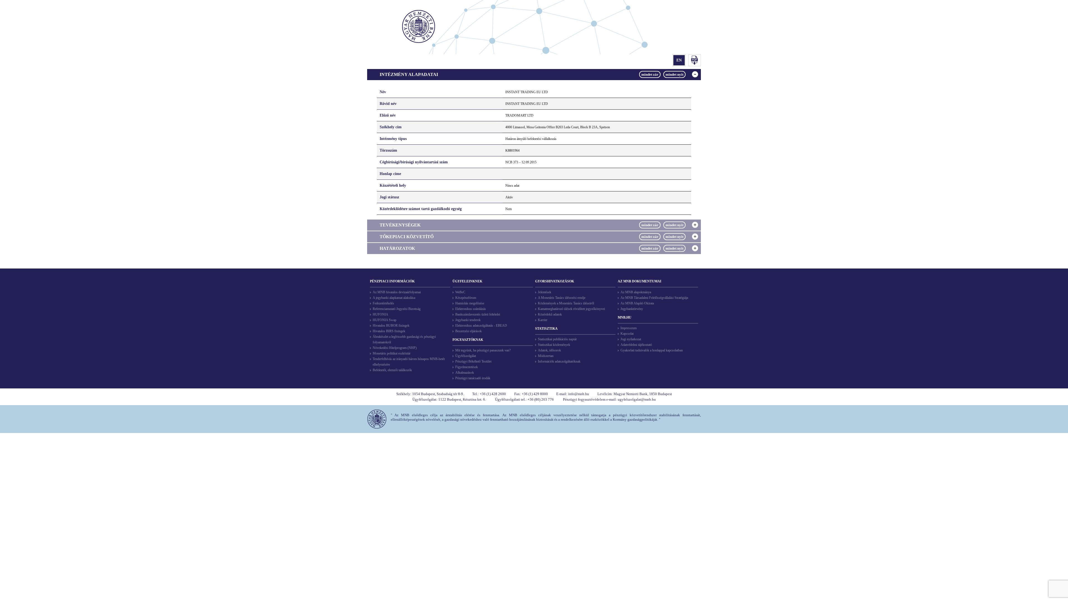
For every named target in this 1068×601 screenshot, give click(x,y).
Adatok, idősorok (549, 350)
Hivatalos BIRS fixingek (389, 331)
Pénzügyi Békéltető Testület (473, 361)
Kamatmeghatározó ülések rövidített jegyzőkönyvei (571, 309)
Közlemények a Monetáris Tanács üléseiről (566, 303)
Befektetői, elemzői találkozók (392, 370)
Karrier (542, 320)
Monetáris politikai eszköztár (392, 353)
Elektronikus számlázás (470, 309)
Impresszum (628, 328)
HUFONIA (380, 314)
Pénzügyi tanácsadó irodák (472, 378)
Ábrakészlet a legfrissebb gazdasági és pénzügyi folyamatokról (404, 339)
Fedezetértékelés (383, 303)
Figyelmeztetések (466, 367)
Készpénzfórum (465, 298)
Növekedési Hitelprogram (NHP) (395, 348)
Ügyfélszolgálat (465, 356)
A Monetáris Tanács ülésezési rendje (561, 298)
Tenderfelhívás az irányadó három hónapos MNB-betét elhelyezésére (409, 361)
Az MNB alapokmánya (635, 292)
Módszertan (545, 356)
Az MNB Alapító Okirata (637, 303)
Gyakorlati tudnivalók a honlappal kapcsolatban (651, 350)
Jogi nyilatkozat (630, 339)
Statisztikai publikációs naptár (557, 339)
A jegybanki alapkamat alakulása (394, 298)
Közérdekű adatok (550, 314)
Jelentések (544, 292)
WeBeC (460, 292)
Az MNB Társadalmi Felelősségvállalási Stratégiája (654, 298)
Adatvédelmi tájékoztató (636, 345)
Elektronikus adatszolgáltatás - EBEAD (481, 325)
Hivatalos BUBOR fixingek (391, 325)
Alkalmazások (464, 373)
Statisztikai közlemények (554, 345)
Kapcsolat (627, 334)
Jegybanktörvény (631, 309)
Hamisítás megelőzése (469, 303)
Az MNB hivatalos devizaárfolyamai (397, 292)
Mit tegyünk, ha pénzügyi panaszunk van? (483, 350)
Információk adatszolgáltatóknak (559, 361)
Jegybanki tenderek (468, 320)
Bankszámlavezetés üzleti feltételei (477, 314)
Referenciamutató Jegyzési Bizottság (397, 309)
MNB (419, 27)
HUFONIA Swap (384, 320)
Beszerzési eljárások (468, 331)
